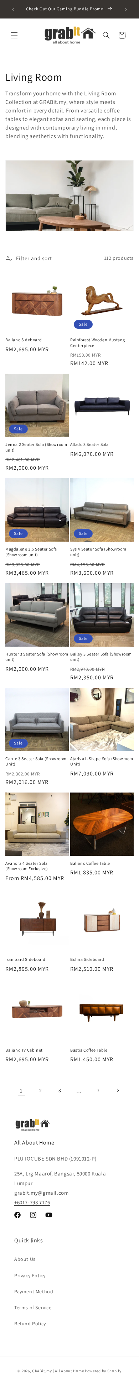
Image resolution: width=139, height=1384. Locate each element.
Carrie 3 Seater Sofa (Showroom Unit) (36, 761)
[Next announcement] (126, 9)
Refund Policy (30, 1323)
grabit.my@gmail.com (41, 1192)
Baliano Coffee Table (90, 863)
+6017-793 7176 (32, 1202)
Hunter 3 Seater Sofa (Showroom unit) (36, 656)
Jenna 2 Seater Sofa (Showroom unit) (36, 447)
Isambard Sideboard (25, 959)
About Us (25, 1259)
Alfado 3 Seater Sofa (89, 444)
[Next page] (117, 1090)
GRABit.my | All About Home (58, 1370)
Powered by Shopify (103, 1370)
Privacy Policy (29, 1275)
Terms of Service (33, 1307)
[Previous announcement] (13, 9)
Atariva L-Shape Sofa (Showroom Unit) (101, 761)
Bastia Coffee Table (88, 1050)
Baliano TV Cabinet (24, 1050)
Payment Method (33, 1291)
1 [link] (21, 1090)
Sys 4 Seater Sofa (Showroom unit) (98, 551)
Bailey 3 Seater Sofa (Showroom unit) (101, 656)
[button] (14, 35)
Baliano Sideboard (23, 339)
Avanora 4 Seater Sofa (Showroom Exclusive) (26, 866)
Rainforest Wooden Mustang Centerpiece (97, 342)
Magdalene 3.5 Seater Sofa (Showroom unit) (31, 551)
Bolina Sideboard (87, 959)
